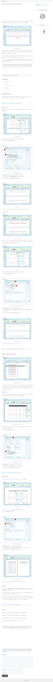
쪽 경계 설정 (4, 212)
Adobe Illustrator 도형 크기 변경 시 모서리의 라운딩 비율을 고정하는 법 (14, 618)
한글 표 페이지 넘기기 (6, 94)
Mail (13, 649)
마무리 (3, 586)
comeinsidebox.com (16, 64)
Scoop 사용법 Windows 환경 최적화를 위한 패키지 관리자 (12, 620)
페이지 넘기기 (4, 107)
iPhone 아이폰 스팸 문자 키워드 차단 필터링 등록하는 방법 (12, 604)
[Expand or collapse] (31, 79)
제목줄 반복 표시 (5, 476)
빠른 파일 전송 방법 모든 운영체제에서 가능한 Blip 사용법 (12, 103)
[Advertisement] (17, 12)
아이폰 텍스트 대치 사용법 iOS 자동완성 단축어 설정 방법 (12, 472)
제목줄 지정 (4, 392)
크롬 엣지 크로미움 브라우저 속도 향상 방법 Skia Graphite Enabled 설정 (14, 612)
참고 (3, 610)
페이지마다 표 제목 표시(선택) (8, 354)
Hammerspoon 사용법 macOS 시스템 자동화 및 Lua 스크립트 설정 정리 (14, 615)
